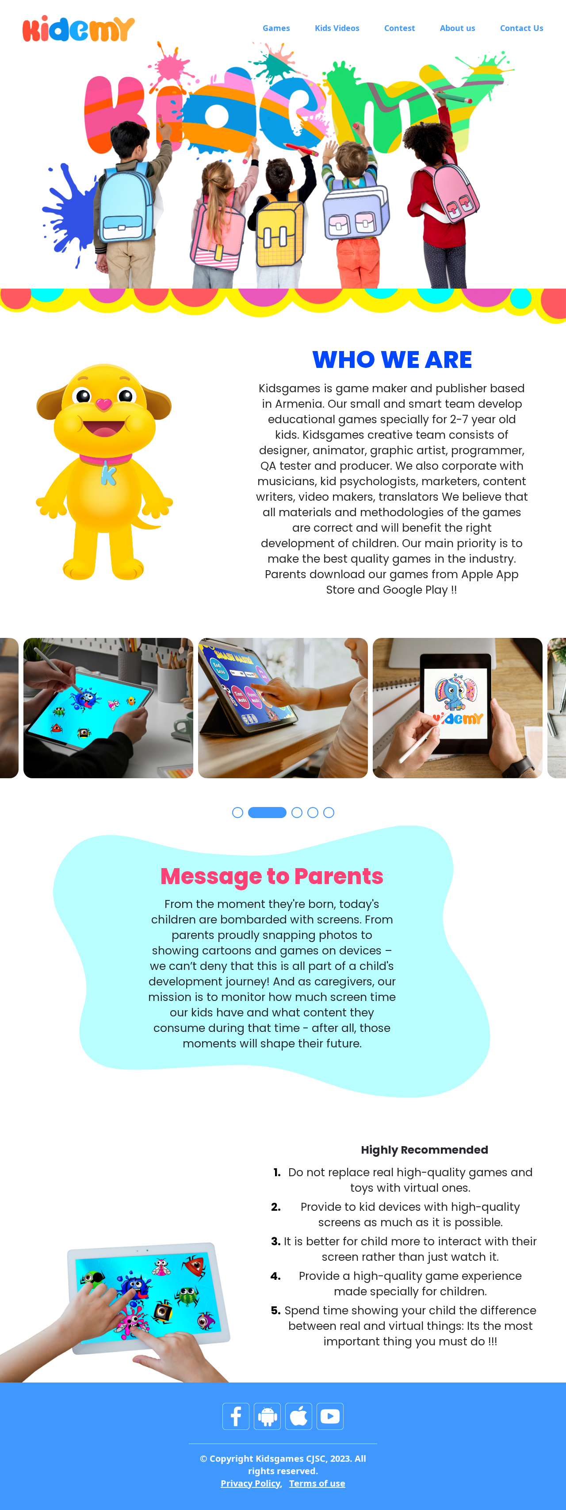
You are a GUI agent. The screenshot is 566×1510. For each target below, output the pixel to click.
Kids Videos (337, 28)
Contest (399, 28)
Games (276, 28)
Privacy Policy (250, 1483)
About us (457, 28)
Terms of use (317, 1483)
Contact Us (521, 28)
